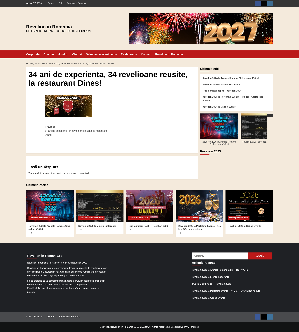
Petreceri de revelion (188, 218)
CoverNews (177, 327)
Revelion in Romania (76, 3)
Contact (51, 3)
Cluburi (77, 54)
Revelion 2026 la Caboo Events (219, 107)
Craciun (48, 54)
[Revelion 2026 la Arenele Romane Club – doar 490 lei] (50, 206)
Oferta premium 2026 (139, 218)
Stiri (61, 3)
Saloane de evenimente (101, 54)
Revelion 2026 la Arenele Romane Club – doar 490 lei (230, 78)
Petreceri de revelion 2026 (41, 218)
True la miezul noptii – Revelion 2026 (222, 91)
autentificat (49, 173)
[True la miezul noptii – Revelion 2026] (149, 206)
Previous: (76, 131)
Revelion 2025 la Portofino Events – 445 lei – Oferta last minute (232, 99)
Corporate (33, 54)
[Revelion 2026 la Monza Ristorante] (99, 206)
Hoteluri (63, 54)
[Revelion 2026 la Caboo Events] (249, 206)
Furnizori (38, 316)
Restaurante (129, 54)
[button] (271, 54)
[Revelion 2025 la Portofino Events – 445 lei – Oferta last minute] (199, 206)
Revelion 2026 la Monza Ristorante (221, 84)
